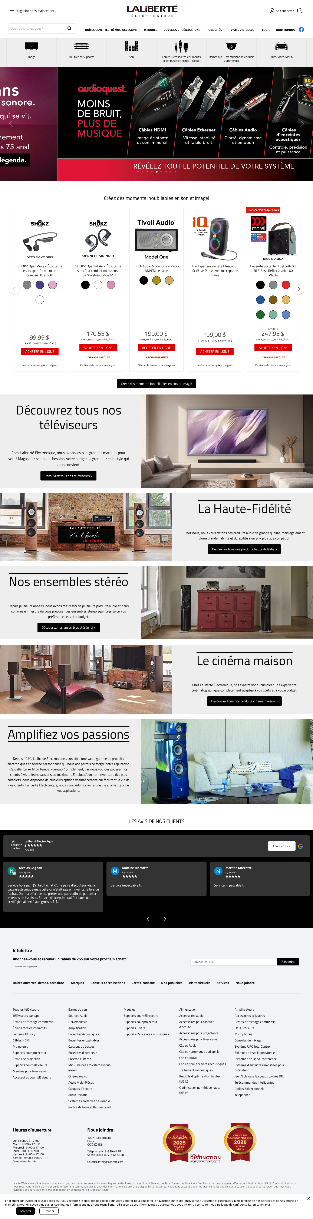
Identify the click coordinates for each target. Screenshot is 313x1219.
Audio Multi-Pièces (81, 1082)
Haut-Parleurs (244, 1027)
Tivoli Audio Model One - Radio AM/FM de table (156, 268)
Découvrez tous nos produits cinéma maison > (244, 701)
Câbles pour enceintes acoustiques (202, 1063)
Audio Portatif (77, 1094)
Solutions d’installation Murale (255, 1052)
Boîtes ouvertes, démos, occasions (39, 983)
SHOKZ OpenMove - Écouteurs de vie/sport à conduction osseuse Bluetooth (39, 271)
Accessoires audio (191, 1015)
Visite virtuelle (199, 983)
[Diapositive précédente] (11, 124)
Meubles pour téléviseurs (30, 1071)
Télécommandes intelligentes (254, 1082)
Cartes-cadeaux (143, 983)
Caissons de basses (81, 1046)
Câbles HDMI (21, 1040)
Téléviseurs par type (26, 1015)
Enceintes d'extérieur (82, 1052)
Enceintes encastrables (84, 1040)
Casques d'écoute (80, 1088)
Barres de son (77, 1009)
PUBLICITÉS (215, 29)
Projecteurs (20, 1046)
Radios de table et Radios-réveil (89, 1107)
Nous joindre (245, 983)
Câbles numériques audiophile (199, 1051)
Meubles (129, 1009)
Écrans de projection (26, 1058)
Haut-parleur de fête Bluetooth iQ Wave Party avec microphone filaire (215, 271)
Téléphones (242, 1094)
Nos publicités (171, 983)
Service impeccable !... (23, 885)
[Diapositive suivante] (301, 124)
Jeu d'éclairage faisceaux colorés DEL (259, 1076)
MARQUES (150, 29)
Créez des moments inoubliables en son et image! (156, 383)
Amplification (77, 1027)
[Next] (299, 289)
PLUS (264, 29)
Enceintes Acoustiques (83, 1034)
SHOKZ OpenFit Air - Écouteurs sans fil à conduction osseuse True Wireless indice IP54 (98, 271)
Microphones (243, 1034)
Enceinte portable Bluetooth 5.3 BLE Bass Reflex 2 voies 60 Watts (273, 271)
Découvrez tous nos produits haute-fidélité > (244, 549)
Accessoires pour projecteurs (198, 1033)
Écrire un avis (281, 846)
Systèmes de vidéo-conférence (256, 1058)
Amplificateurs (244, 1009)
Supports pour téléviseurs (30, 1065)
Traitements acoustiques (196, 1070)
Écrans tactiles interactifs (30, 1027)
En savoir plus (262, 1204)
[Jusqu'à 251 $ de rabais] (273, 238)
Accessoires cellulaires (250, 1015)
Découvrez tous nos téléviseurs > (68, 475)
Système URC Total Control (252, 1046)
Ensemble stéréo (79, 1058)
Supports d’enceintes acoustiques (146, 1034)
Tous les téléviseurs (26, 1009)
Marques (77, 983)
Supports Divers (134, 1027)
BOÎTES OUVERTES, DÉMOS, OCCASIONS (111, 29)
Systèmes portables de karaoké (89, 1101)
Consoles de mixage (248, 1040)
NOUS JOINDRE (286, 29)
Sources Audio (78, 1015)
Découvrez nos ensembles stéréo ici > (69, 627)
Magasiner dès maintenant (34, 11)
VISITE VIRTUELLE (242, 29)
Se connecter (285, 10)
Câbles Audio (188, 1045)
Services (223, 983)
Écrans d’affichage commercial (33, 1021)
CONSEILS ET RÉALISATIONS (182, 29)
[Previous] (14, 289)
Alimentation (188, 1009)
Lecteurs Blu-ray (24, 1034)
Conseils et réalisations (107, 983)
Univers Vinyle (77, 1021)
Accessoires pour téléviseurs (32, 1077)
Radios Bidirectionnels (249, 1088)
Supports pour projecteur (29, 1052)
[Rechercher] (69, 28)
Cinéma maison (78, 1076)
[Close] (309, 1198)
